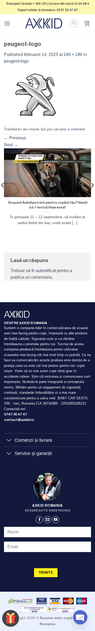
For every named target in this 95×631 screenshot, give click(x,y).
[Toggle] (9, 440)
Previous (15, 138)
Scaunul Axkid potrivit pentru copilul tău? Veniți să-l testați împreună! (47, 205)
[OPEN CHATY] (80, 617)
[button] (7, 23)
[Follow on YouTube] (55, 520)
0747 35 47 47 (67, 10)
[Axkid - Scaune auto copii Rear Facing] (44, 23)
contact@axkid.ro (19, 419)
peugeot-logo (16, 61)
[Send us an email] (47, 520)
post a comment (72, 129)
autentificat (46, 270)
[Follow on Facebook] (39, 520)
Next (11, 145)
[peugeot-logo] (35, 94)
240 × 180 (73, 54)
